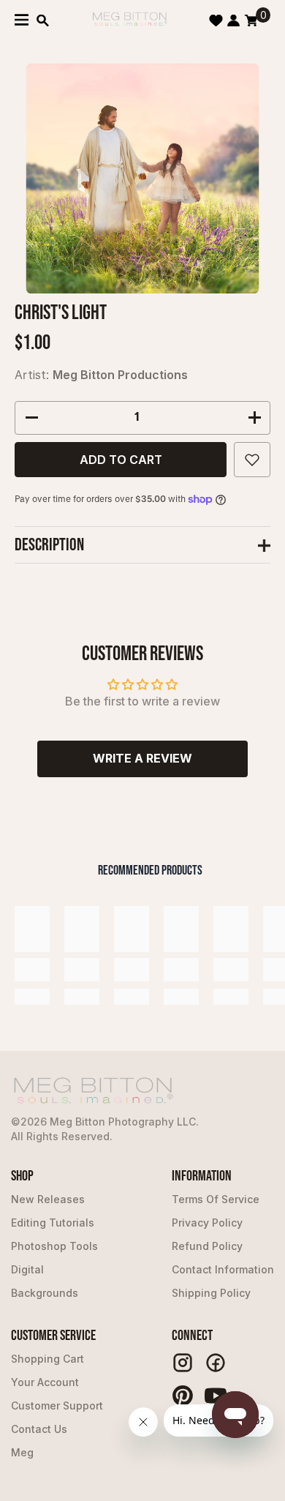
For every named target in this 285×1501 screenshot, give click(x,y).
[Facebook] (216, 1363)
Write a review (142, 758)
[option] (142, 178)
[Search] (43, 20)
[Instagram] (183, 1363)
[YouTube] (216, 1396)
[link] (32, 969)
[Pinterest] (183, 1396)
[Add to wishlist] (252, 459)
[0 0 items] (251, 20)
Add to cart (121, 459)
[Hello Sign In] (233, 20)
